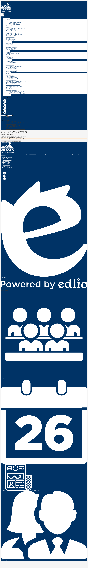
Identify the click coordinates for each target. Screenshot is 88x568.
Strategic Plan (9, 38)
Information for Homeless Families (13, 82)
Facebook (4, 100)
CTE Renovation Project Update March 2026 (16, 28)
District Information (10, 29)
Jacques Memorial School (11, 126)
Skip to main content (5, 1)
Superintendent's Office (11, 39)
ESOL (7, 56)
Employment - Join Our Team (12, 33)
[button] (6, 18)
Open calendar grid (16, 141)
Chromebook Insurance (11, 76)
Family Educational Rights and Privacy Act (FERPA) (17, 81)
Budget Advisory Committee (15, 22)
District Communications (11, 77)
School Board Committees (14, 24)
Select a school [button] (6, 120)
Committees (8, 21)
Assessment (8, 52)
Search (4, 112)
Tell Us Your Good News (14, 78)
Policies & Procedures (11, 48)
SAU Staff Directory (10, 37)
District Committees (13, 23)
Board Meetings (9, 43)
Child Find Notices (10, 75)
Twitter (4, 106)
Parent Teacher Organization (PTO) (14, 86)
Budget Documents (13, 62)
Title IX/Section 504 (10, 40)
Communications (7, 158)
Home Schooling (9, 57)
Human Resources (10, 65)
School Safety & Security (11, 70)
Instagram (4, 103)
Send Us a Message (10, 49)
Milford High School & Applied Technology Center (17, 122)
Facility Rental (6, 162)
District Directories (7, 160)
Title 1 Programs (9, 58)
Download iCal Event (18, 137)
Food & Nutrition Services (12, 63)
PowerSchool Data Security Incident (14, 34)
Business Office (9, 61)
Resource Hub (9, 87)
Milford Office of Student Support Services (15, 129)
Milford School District (11, 121)
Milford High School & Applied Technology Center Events (13, 138)
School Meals (9, 88)
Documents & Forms (10, 32)
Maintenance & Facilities (11, 68)
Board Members (9, 44)
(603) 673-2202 (32, 154)
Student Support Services (11, 71)
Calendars (8, 19)
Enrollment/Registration (11, 80)
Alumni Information (7, 157)
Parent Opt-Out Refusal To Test (13, 85)
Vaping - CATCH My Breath (15, 92)
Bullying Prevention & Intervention (16, 91)
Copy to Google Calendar (6, 137)
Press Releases (6, 165)
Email (4, 109)
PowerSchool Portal (10, 83)
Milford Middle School (11, 124)
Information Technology (11, 67)
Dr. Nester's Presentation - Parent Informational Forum (20, 93)
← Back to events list (6, 141)
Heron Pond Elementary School (13, 125)
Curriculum (8, 54)
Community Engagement (11, 25)
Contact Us (8, 27)
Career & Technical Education (12, 53)
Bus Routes (8, 73)
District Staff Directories (11, 30)
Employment (6, 161)
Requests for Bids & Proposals (12, 35)
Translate (11, 116)
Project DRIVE (9, 127)
